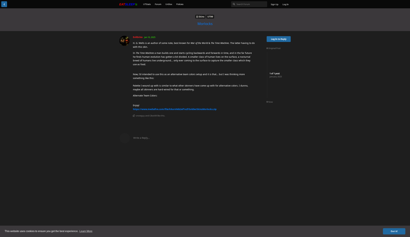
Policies (179, 4)
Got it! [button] (394, 231)
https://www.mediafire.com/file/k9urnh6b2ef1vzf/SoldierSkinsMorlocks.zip (175, 109)
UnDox (168, 4)
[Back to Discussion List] (4, 4)
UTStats (147, 4)
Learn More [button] (85, 231)
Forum (158, 4)
